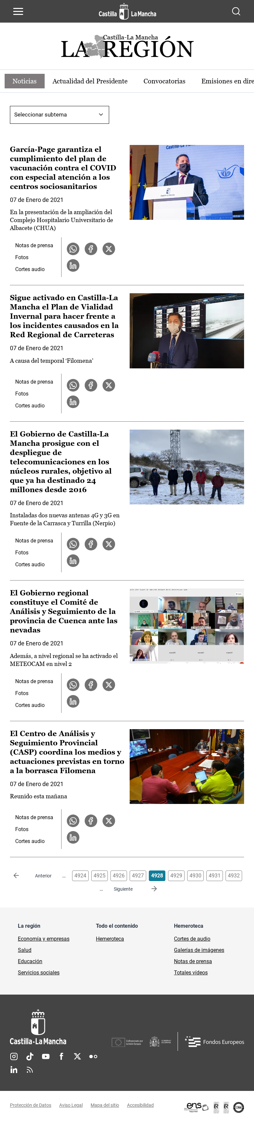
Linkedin (14, 1070)
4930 (195, 875)
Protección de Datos (30, 1105)
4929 (176, 875)
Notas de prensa (34, 245)
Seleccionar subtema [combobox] (40, 114)
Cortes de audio (192, 939)
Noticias (25, 81)
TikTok (30, 1056)
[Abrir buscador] (236, 11)
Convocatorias (165, 81)
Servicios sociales (39, 972)
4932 (234, 875)
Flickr (93, 1056)
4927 (138, 875)
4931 (215, 875)
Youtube (46, 1056)
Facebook (61, 1056)
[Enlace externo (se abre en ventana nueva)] (213, 1107)
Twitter (77, 1056)
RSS (30, 1070)
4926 (119, 875)
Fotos (21, 257)
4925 (100, 875)
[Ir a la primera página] (21, 875)
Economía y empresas (43, 939)
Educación (30, 961)
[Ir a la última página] (149, 889)
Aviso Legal (71, 1105)
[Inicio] (61, 1027)
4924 (80, 875)
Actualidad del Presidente (90, 81)
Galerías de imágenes (199, 950)
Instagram (14, 1056)
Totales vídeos (191, 972)
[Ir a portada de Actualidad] (127, 48)
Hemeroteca (110, 939)
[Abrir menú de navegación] (18, 11)
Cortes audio (30, 269)
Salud (24, 950)
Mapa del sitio (105, 1105)
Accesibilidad (140, 1105)
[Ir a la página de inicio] (127, 11)
